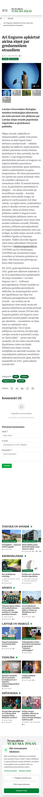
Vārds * (5, 432)
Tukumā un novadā (9, 541)
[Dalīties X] (17, 388)
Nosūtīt (7, 466)
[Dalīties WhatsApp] (27, 388)
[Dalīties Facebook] (12, 388)
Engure (24, 376)
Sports (5, 602)
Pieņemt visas (21, 791)
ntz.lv (6, 56)
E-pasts (5, 441)
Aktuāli (10, 18)
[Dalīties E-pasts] (33, 388)
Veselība (6, 672)
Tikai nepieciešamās (21, 784)
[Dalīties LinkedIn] (22, 388)
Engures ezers (8, 381)
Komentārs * (7, 450)
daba (16, 376)
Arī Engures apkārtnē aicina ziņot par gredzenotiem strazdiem (18, 24)
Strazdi (21, 381)
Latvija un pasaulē (9, 638)
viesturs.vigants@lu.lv (25, 246)
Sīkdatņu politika (25, 771)
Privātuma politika (10, 771)
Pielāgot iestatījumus (22, 778)
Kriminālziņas (7, 571)
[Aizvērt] (37, 749)
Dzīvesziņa (14, 59)
